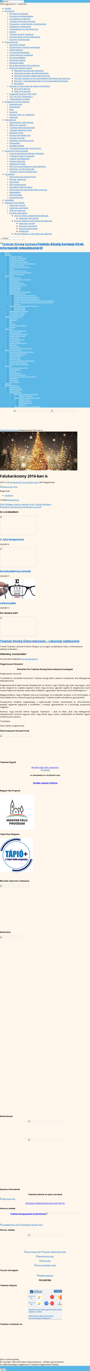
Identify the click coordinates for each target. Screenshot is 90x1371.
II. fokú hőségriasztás (12, 539)
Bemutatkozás (15, 104)
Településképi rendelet (19, 99)
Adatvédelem (15, 192)
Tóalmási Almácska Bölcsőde (22, 127)
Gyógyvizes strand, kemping (17, 101)
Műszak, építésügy (17, 179)
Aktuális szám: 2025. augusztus (45, 767)
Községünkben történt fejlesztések (24, 37)
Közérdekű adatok (17, 60)
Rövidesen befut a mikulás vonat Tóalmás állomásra (25, 504)
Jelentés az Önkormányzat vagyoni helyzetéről (29, 86)
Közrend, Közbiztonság (19, 39)
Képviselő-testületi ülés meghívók (29, 70)
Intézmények (10, 120)
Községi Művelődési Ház (20, 135)
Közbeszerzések (16, 63)
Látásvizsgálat (8, 603)
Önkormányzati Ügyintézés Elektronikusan (28, 189)
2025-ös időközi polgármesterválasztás (31, 215)
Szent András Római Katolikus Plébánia (26, 153)
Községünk (10, 11)
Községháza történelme (19, 19)
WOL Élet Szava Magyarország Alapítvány (27, 166)
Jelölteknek (24, 231)
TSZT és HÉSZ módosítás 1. (21, 96)
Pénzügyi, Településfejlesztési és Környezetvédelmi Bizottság (41, 81)
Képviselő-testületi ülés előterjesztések (31, 73)
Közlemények (13, 430)
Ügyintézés (10, 174)
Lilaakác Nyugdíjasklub (19, 158)
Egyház (12, 31)
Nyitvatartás (14, 107)
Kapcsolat (13, 117)
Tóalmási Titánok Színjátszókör (23, 171)
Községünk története (18, 13)
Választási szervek (17, 205)
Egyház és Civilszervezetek (16, 151)
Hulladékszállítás (16, 145)
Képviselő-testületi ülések (20, 68)
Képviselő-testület (17, 44)
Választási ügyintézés (18, 208)
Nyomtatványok (16, 197)
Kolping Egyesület (17, 161)
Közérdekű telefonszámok (20, 187)
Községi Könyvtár (17, 138)
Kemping (13, 112)
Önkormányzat (11, 42)
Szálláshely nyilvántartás (20, 26)
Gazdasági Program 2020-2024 (22, 94)
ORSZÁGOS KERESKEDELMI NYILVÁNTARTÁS (45, 1203)
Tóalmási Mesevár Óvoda (20, 130)
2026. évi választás (17, 210)
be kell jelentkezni (30, 659)
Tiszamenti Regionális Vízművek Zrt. (25, 148)
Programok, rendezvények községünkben (27, 24)
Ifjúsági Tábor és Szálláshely (21, 114)
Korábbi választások (18, 213)
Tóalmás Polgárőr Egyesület (21, 156)
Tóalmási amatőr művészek (21, 34)
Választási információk (14, 202)
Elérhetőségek (15, 195)
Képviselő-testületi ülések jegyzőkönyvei (32, 76)
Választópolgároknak (28, 228)
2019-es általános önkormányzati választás (33, 234)
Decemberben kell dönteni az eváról (20, 507)
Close (3, 1370)
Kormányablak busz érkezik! (15, 571)
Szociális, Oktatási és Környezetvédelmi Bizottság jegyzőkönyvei (42, 78)
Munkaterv (19, 83)
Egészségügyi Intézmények (21, 122)
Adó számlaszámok (17, 184)
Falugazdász (14, 143)
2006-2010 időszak (22, 91)
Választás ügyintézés (28, 226)
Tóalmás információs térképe (22, 21)
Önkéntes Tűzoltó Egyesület (21, 169)
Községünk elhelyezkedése (21, 16)
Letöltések (9, 200)
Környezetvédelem (17, 57)
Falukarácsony (12, 500)
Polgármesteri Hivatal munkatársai (24, 47)
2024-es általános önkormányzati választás (33, 221)
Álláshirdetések (16, 50)
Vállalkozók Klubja (17, 164)
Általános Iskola (16, 132)
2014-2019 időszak (22, 88)
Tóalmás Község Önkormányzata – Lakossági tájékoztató (39, 641)
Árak (11, 109)
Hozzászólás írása (30, 482)
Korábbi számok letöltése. (45, 783)
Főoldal (8, 8)
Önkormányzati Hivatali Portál (22, 177)
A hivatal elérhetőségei (19, 52)
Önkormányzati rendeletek (21, 55)
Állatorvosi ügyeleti (17, 125)
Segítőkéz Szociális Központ (21, 140)
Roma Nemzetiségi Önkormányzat (24, 65)
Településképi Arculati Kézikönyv (23, 29)
